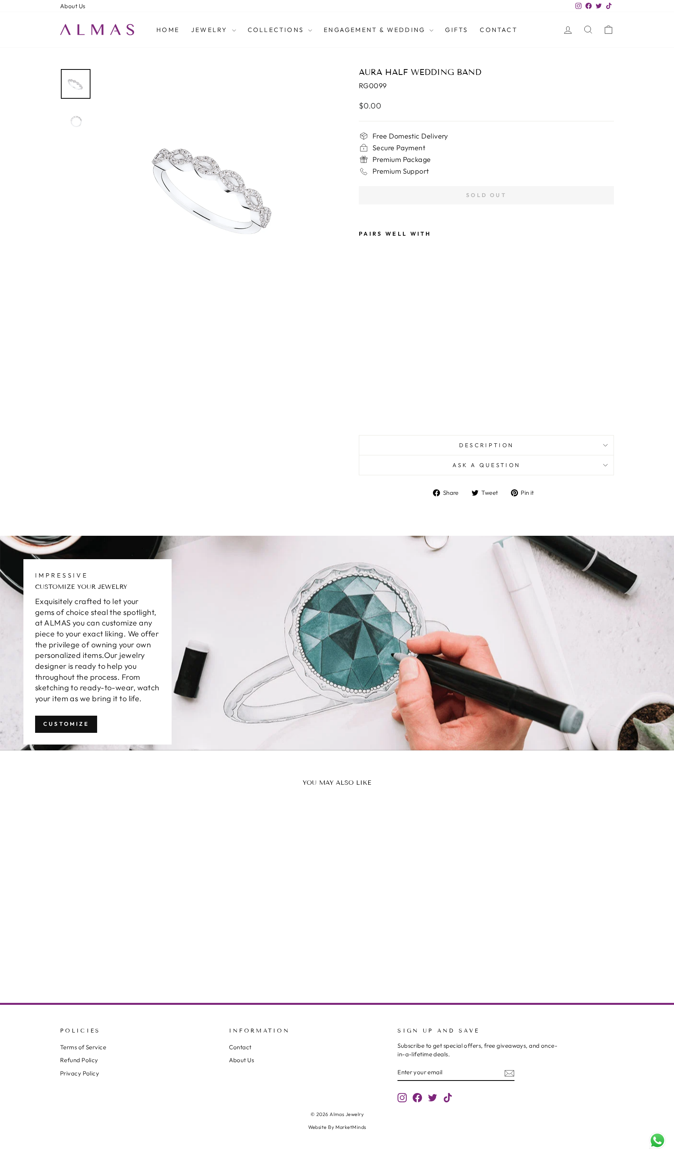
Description (486, 445)
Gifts (456, 30)
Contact (498, 30)
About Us (72, 6)
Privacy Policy (79, 1073)
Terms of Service (83, 1047)
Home (167, 30)
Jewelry (210, 30)
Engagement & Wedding (375, 30)
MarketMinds (350, 1127)
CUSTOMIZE (66, 723)
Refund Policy (79, 1060)
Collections (277, 30)
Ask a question (486, 465)
